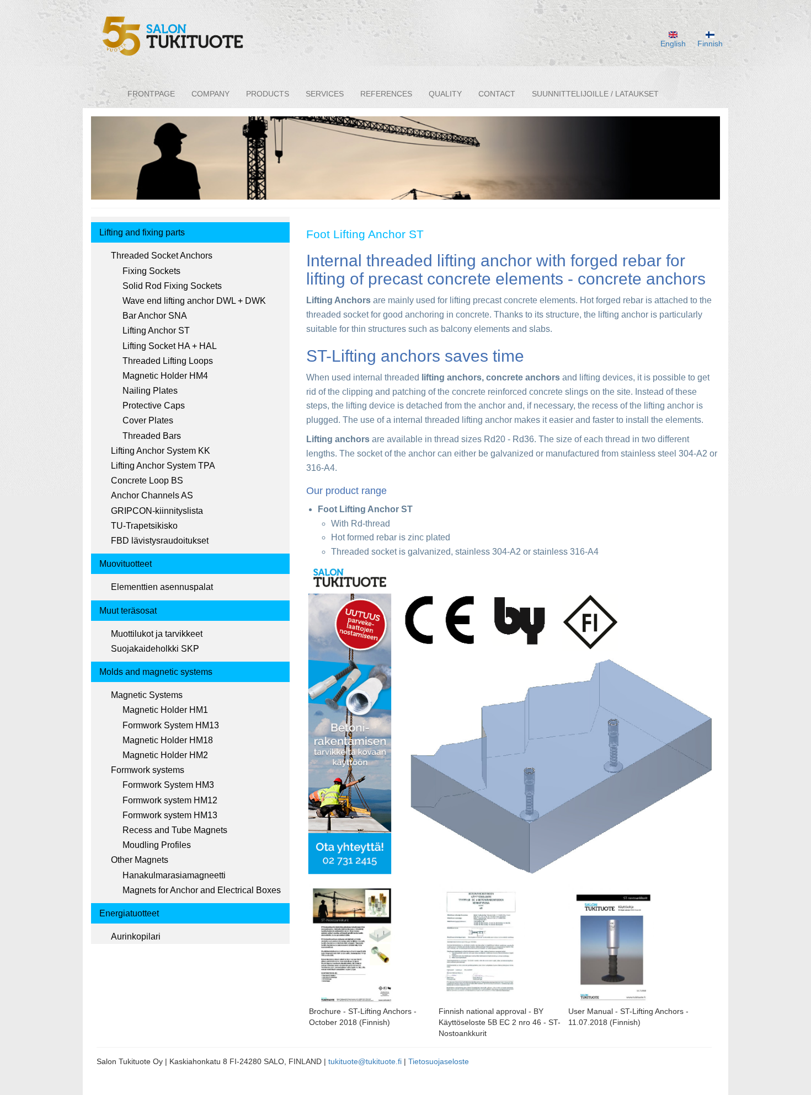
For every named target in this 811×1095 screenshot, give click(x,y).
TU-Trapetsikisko (144, 525)
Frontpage (151, 93)
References (386, 93)
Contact (496, 93)
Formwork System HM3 (168, 785)
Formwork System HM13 (170, 725)
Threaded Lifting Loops (167, 361)
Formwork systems (147, 770)
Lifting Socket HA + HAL (169, 346)
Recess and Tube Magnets (174, 830)
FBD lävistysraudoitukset (160, 540)
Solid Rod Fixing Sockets (172, 286)
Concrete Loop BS (147, 480)
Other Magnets (139, 860)
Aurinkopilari (136, 936)
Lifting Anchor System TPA (163, 465)
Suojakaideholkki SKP (155, 648)
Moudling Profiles (156, 845)
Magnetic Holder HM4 (165, 375)
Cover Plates (147, 420)
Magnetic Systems (147, 695)
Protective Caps (153, 405)
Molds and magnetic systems (155, 672)
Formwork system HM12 (169, 800)
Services (325, 93)
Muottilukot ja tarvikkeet (156, 633)
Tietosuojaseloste (438, 1061)
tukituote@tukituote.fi (365, 1061)
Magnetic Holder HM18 (167, 740)
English (673, 43)
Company (210, 93)
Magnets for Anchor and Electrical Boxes (201, 890)
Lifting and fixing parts (142, 232)
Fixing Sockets (151, 271)
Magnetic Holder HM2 (165, 755)
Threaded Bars (151, 436)
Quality (445, 93)
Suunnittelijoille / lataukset (595, 93)
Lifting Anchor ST (156, 330)
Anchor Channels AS (152, 495)
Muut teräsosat (128, 610)
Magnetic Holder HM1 (165, 710)
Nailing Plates (150, 390)
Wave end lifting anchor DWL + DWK (194, 300)
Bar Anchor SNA (154, 315)
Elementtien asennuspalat (162, 587)
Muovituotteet (125, 563)
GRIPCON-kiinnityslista (157, 511)
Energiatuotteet (129, 913)
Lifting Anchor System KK (160, 450)
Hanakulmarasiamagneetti (174, 875)
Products (267, 93)
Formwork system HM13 (169, 815)
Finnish (710, 43)
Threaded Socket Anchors (161, 255)
